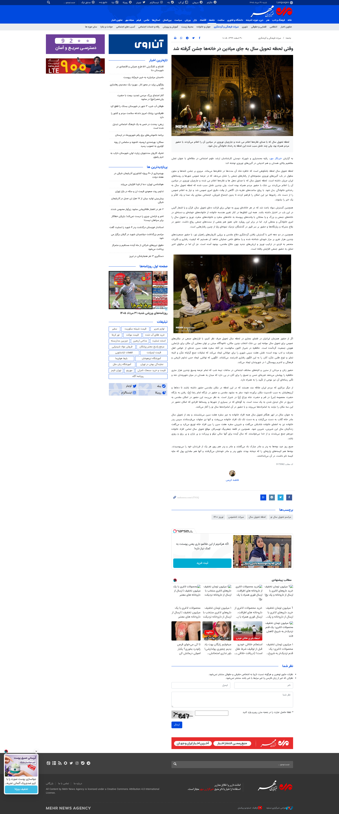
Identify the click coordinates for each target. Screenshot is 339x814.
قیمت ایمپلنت (154, 353)
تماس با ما (63, 784)
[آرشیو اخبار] (54, 763)
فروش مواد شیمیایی (122, 347)
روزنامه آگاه (138, 376)
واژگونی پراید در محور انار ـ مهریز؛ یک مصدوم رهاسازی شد (137, 86)
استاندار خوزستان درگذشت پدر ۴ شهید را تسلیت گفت (136, 227)
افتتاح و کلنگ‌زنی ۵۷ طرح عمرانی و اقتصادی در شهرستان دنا (140, 68)
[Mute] (242, 564)
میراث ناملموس (236, 517)
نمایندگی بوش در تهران (151, 364)
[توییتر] (71, 763)
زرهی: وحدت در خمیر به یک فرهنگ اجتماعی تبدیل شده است (138, 126)
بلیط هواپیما (121, 358)
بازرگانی (49, 784)
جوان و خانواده (204, 27)
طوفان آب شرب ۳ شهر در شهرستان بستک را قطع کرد (137, 106)
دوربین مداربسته (119, 341)
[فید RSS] (59, 763)
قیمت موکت (132, 335)
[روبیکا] (65, 763)
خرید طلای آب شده (155, 335)
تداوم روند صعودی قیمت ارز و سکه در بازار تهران (139, 191)
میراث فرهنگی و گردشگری (226, 27)
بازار (195, 20)
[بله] (82, 763)
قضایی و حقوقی (258, 27)
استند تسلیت (159, 341)
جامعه (212, 20)
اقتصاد (203, 20)
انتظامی (273, 27)
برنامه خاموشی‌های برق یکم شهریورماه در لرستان (139, 135)
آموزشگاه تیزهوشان (151, 358)
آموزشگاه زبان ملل (122, 364)
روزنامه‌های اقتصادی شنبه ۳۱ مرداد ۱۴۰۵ (143, 313)
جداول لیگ (86, 2)
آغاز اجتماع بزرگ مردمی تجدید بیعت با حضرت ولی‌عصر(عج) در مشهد (140, 97)
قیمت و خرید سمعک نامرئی (152, 370)
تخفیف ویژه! (21, 789)
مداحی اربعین (140, 341)
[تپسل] (175, 531)
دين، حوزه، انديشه (254, 20)
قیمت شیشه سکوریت (135, 329)
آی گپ (181, 2)
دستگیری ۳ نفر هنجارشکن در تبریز (146, 256)
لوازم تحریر (159, 329)
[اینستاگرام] (77, 763)
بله (168, 2)
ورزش (187, 20)
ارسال (177, 725)
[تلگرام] (88, 763)
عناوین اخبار (286, 27)
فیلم (139, 20)
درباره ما (78, 784)
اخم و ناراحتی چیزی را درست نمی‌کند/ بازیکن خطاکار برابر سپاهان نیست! (137, 218)
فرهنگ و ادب (278, 20)
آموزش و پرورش (170, 27)
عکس (146, 20)
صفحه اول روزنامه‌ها (154, 266)
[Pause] (237, 564)
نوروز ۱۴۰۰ (218, 517)
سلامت (221, 20)
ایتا (113, 2)
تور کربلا (115, 335)
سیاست (178, 20)
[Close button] (36, 751)
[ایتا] (48, 763)
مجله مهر (129, 20)
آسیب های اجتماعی (125, 27)
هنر (267, 20)
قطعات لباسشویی (124, 353)
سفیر (114, 329)
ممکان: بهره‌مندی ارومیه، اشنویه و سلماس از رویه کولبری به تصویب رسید (139, 144)
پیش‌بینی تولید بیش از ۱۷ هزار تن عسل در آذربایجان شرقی (137, 200)
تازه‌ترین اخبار (158, 60)
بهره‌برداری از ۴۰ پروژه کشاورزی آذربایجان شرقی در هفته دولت (139, 175)
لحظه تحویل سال (257, 517)
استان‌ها (156, 20)
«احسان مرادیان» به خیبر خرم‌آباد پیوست (143, 77)
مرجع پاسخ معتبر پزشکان (151, 347)
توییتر (139, 2)
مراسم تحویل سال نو (281, 517)
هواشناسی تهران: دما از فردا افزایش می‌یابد (142, 184)
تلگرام (210, 2)
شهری (245, 27)
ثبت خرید (202, 563)
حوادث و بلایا (106, 27)
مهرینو (129, 370)
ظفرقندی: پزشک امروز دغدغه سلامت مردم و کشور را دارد (137, 115)
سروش (195, 2)
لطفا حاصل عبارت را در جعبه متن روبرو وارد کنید (268, 712)
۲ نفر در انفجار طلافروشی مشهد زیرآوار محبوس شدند (137, 209)
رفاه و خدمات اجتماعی (148, 27)
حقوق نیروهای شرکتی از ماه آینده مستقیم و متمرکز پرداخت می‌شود (138, 247)
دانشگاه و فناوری (235, 20)
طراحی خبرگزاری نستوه (276, 808)
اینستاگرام (154, 2)
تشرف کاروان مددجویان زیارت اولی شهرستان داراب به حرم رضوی (137, 155)
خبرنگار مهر (276, 159)
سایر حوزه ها (91, 27)
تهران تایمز (116, 370)
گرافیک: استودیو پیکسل (248, 808)
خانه (290, 20)
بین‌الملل (167, 20)
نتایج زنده (103, 2)
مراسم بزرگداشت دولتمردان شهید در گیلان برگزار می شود (137, 236)
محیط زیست (187, 27)
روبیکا (125, 2)
